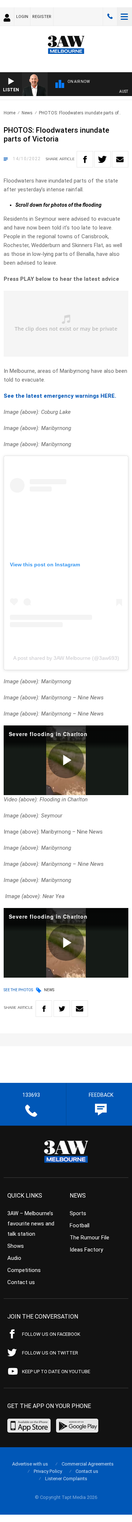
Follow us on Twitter (50, 1353)
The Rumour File (89, 1237)
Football (79, 1225)
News (27, 112)
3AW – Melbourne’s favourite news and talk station (30, 1223)
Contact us (21, 1282)
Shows (15, 1246)
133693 (110, 16)
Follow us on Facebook (51, 1334)
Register (41, 16)
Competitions (24, 1270)
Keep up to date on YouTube (56, 1371)
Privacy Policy (48, 1471)
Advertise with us (30, 1464)
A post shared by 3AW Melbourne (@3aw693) (66, 658)
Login (22, 16)
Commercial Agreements (88, 1464)
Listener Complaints (66, 1478)
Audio (14, 1258)
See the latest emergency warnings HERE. (60, 396)
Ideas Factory (86, 1249)
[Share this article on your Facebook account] (85, 159)
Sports (78, 1213)
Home (9, 112)
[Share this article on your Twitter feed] (102, 159)
